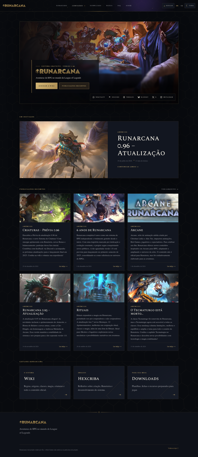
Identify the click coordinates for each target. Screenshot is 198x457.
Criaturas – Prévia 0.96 (41, 230)
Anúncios (122, 132)
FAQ (119, 5)
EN (182, 6)
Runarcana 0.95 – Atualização (36, 312)
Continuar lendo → (127, 167)
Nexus (109, 5)
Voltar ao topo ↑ (173, 448)
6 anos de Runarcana (94, 230)
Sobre (129, 5)
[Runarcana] (14, 5)
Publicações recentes (74, 86)
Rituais (82, 310)
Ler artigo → (63, 266)
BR (177, 6)
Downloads (95, 5)
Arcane (137, 230)
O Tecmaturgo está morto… (146, 312)
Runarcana (61, 5)
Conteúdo (77, 6)
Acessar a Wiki (47, 86)
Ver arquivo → (169, 189)
